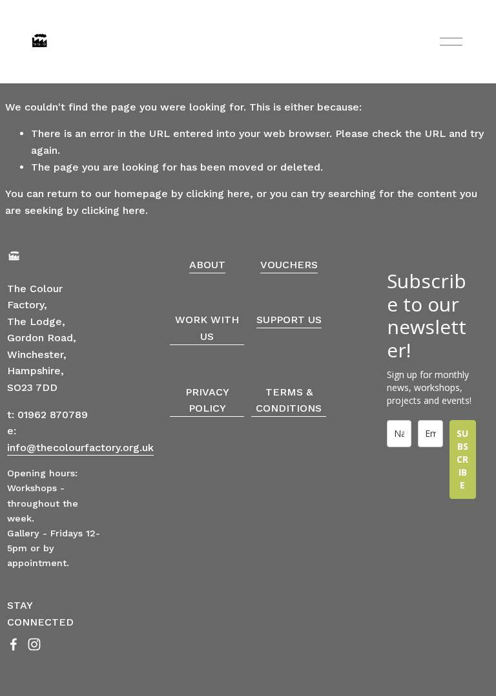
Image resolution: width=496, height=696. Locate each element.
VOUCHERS (289, 264)
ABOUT (207, 264)
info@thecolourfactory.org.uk (80, 447)
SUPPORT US (289, 319)
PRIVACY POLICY (207, 400)
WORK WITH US (207, 328)
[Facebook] (13, 644)
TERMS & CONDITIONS (289, 400)
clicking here (218, 193)
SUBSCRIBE (462, 459)
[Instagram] (34, 644)
